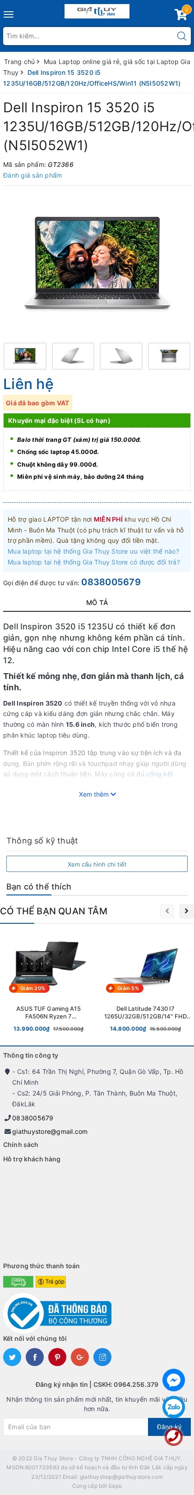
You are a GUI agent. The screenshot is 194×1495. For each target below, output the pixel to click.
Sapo (115, 1485)
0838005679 (111, 582)
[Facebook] (173, 1380)
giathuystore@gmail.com (50, 1131)
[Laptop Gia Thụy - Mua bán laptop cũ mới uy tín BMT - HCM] (97, 9)
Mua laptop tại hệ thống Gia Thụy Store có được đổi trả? (94, 562)
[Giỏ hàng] (181, 16)
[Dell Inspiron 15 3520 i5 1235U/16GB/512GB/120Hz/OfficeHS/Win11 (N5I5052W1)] (97, 265)
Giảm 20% (32, 988)
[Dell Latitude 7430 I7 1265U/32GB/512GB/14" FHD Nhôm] (145, 984)
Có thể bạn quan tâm (53, 911)
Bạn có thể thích (38, 886)
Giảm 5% (128, 988)
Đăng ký (169, 1427)
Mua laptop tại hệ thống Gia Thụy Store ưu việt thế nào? (93, 551)
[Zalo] (173, 1407)
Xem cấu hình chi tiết (97, 864)
